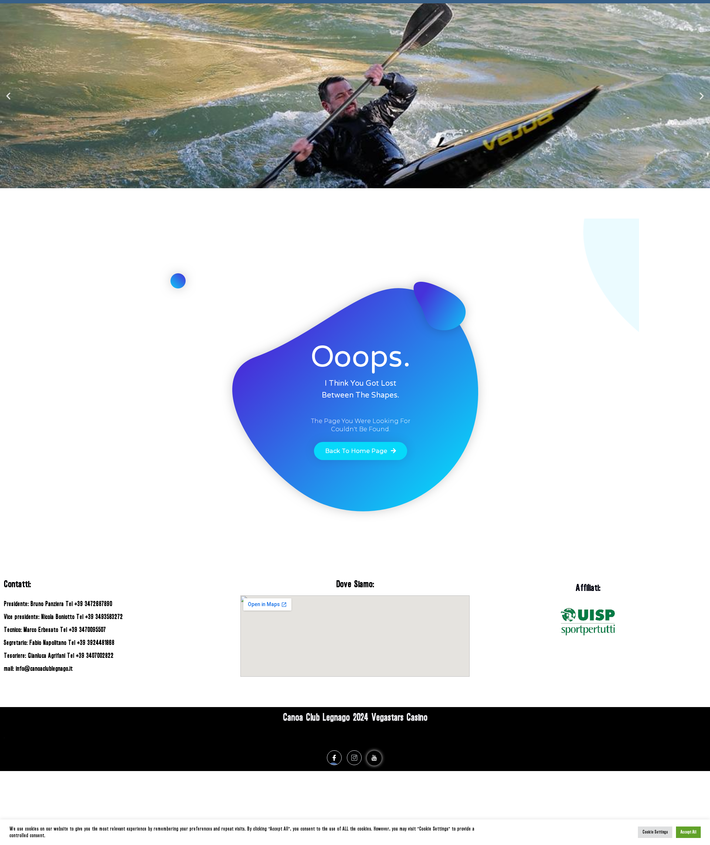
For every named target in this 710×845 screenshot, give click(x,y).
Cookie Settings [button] (655, 832)
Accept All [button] (688, 832)
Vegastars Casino (399, 717)
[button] (345, 182)
